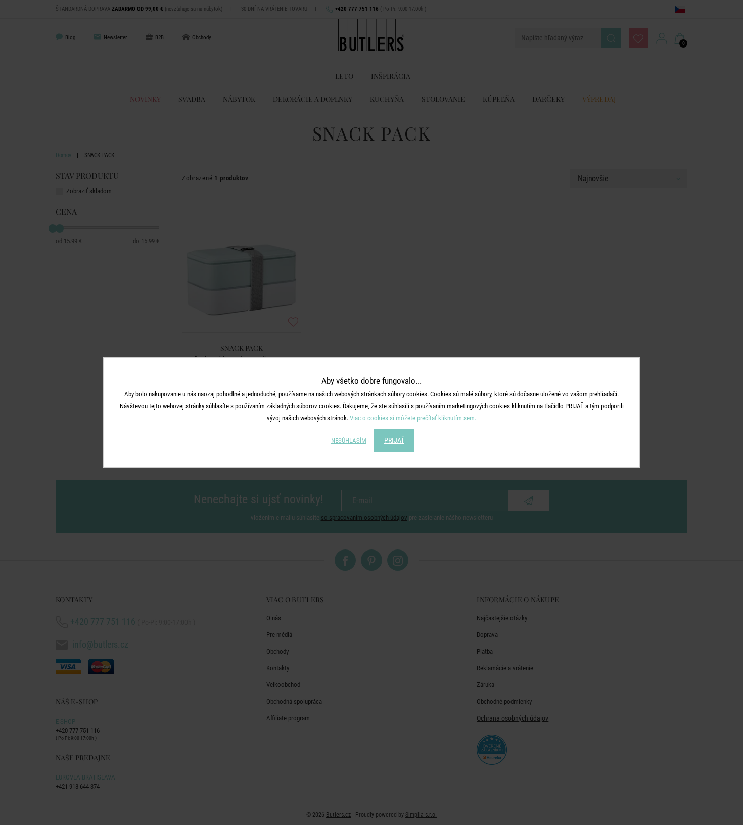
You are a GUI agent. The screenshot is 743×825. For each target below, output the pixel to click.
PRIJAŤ (394, 440)
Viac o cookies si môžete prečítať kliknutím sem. (413, 418)
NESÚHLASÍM (348, 440)
